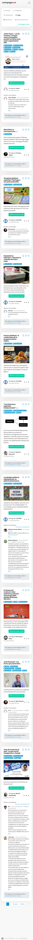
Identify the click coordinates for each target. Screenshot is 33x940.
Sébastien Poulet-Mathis (15, 529)
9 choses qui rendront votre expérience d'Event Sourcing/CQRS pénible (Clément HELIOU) (11, 594)
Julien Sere (11, 837)
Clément (10, 311)
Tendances (18, 10)
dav (9, 806)
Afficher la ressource (16, 83)
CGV (17, 938)
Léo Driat (18, 220)
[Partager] (26, 33)
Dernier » (23, 904)
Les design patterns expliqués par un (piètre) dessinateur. (12, 479)
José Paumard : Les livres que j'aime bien (12, 663)
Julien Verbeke (12, 97)
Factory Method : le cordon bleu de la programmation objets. (11, 338)
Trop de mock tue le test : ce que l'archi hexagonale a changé (12, 751)
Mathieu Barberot (13, 540)
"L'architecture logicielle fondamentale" (9, 406)
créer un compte (16, 117)
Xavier (18, 88)
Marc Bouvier (11, 229)
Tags (18, 15)
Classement (9, 15)
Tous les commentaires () (22, 527)
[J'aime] (9, 110)
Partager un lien (24, 24)
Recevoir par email (22, 20)
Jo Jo (9, 710)
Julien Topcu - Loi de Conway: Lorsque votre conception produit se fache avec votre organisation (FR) (12, 38)
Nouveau (7, 10)
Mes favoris (8, 20)
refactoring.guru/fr (13, 535)
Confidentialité (23, 938)
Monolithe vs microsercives (9, 131)
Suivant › (15, 904)
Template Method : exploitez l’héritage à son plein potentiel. (12, 180)
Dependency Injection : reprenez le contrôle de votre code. (12, 258)
